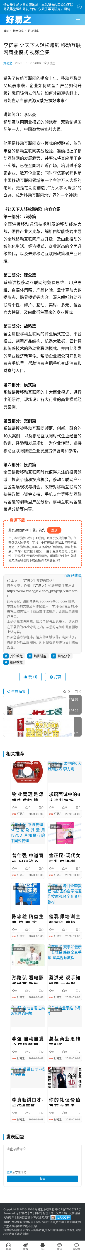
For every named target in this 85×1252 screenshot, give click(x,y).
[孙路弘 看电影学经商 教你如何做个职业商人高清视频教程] (28, 955)
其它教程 (16, 656)
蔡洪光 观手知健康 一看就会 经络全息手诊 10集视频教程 (64, 979)
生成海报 (18, 691)
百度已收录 (72, 575)
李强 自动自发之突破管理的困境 (28, 1040)
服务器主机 (23, 1217)
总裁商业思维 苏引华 (64, 1040)
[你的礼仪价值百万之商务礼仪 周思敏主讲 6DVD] (65, 1077)
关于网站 (35, 1213)
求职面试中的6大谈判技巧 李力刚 (64, 796)
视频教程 (16, 662)
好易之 (7, 63)
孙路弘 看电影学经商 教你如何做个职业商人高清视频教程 (28, 979)
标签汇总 (48, 1213)
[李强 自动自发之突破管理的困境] (28, 1016)
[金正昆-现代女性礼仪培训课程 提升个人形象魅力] (65, 833)
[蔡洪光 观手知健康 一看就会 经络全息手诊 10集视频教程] (65, 955)
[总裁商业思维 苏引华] (65, 1016)
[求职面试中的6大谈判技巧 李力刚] (65, 771)
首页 (6, 31)
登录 (54, 530)
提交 (42, 1178)
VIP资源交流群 (41, 1217)
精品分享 (64, 656)
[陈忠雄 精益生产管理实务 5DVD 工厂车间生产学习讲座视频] (28, 894)
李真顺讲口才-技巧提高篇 (28, 1101)
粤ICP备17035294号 (68, 1209)
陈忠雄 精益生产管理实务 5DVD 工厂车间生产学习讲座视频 (28, 918)
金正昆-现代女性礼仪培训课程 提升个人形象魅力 (64, 857)
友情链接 (74, 1213)
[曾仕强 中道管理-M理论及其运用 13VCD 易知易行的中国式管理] (28, 833)
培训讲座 (49, 63)
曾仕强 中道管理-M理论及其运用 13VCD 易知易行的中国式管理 (28, 857)
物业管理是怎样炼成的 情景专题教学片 (28, 796)
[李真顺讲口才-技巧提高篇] (28, 1077)
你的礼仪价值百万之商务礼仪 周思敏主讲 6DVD (64, 1101)
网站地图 (8, 1217)
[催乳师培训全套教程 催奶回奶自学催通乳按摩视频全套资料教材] (65, 894)
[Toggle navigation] (78, 19)
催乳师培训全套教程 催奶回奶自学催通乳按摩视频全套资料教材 (64, 918)
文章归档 (61, 1213)
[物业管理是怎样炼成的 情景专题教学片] (28, 771)
